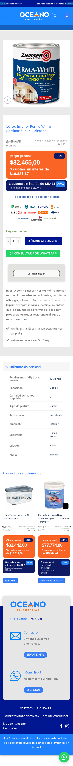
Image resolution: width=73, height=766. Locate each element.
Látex (53, 406)
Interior (54, 423)
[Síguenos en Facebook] (61, 726)
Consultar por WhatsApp (35, 253)
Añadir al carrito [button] (51, 580)
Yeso (53, 436)
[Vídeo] (7, 100)
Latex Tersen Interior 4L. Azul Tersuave (16, 517)
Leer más (10, 580)
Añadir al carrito (43, 241)
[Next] (70, 534)
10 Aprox (55, 378)
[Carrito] (67, 16)
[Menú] (5, 16)
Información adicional (25, 367)
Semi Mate (56, 415)
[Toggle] (6, 367)
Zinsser (54, 454)
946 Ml (54, 387)
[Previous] (2, 534)
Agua (53, 445)
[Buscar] (55, 16)
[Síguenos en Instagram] (67, 726)
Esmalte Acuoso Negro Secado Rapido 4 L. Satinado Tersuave (54, 518)
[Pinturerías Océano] (34, 16)
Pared (53, 432)
